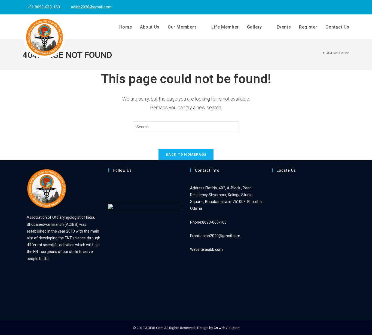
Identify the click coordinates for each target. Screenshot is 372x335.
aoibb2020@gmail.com (220, 236)
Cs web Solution (226, 328)
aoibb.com (214, 249)
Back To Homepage (186, 154)
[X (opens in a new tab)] (333, 7)
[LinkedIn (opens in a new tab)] (346, 7)
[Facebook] (109, 188)
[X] (109, 181)
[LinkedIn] (109, 195)
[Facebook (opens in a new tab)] (340, 7)
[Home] (319, 53)
